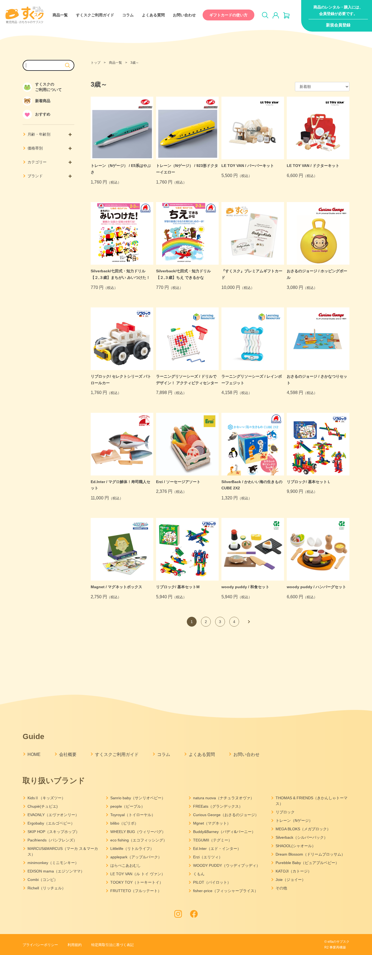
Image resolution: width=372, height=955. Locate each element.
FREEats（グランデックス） (218, 806)
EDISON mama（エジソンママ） (56, 871)
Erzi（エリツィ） (207, 857)
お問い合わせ (184, 15)
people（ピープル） (127, 806)
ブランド (35, 176)
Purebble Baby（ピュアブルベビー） (307, 863)
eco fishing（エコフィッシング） (138, 840)
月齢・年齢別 (39, 134)
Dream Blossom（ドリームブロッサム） (310, 854)
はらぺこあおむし (125, 865)
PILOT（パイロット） (212, 882)
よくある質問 (153, 15)
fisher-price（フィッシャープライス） (225, 891)
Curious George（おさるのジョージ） (226, 815)
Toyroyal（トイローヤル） (132, 815)
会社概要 (68, 754)
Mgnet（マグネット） (212, 823)
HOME (34, 754)
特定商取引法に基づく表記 (112, 945)
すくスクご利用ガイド (95, 15)
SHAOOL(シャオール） (296, 846)
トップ (95, 63)
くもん (199, 874)
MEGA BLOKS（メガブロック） (303, 829)
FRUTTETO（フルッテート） (135, 891)
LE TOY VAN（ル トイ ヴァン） (137, 874)
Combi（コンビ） (43, 879)
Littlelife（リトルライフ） (132, 848)
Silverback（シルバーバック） (302, 837)
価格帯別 (35, 148)
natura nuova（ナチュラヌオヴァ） (223, 798)
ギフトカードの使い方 (228, 15)
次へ (248, 622)
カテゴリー (37, 162)
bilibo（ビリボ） (124, 823)
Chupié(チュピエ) (43, 806)
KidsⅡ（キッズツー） (46, 798)
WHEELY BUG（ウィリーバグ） (138, 831)
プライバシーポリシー (40, 945)
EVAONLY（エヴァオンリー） (53, 815)
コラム (128, 15)
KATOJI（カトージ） (294, 871)
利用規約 (75, 945)
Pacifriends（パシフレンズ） (52, 840)
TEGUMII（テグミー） (212, 840)
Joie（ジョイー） (291, 879)
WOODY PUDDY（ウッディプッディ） (226, 865)
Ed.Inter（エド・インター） (217, 848)
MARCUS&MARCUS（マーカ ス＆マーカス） (63, 851)
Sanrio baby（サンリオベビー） (137, 798)
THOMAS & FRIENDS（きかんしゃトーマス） (311, 801)
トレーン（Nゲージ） (294, 820)
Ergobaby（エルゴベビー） (51, 823)
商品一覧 (60, 15)
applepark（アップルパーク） (136, 857)
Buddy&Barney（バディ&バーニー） (224, 831)
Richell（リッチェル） (47, 888)
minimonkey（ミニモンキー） (53, 863)
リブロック (285, 812)
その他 (281, 888)
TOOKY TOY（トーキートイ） (136, 882)
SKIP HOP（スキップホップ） (54, 831)
